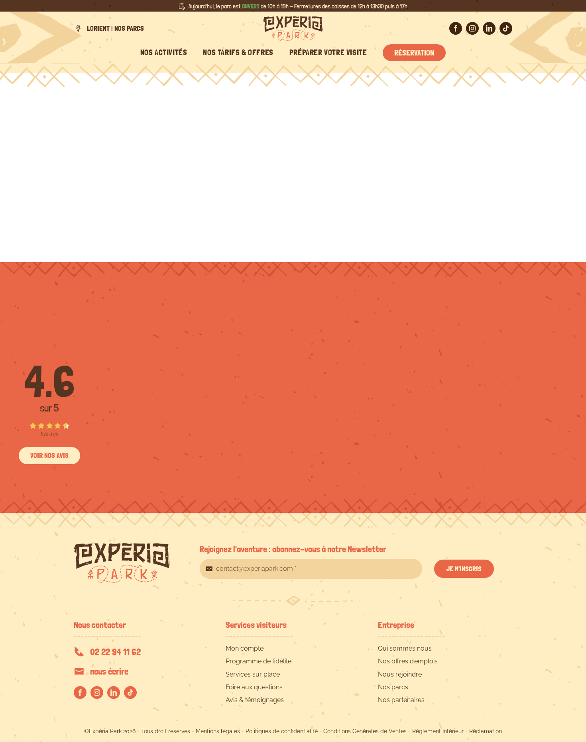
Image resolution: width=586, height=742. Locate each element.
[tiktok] (505, 28)
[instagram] (472, 28)
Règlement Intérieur (438, 731)
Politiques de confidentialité (282, 731)
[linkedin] (489, 28)
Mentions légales (218, 731)
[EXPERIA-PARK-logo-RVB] (293, 19)
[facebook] (455, 28)
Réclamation (485, 731)
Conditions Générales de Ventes (365, 731)
